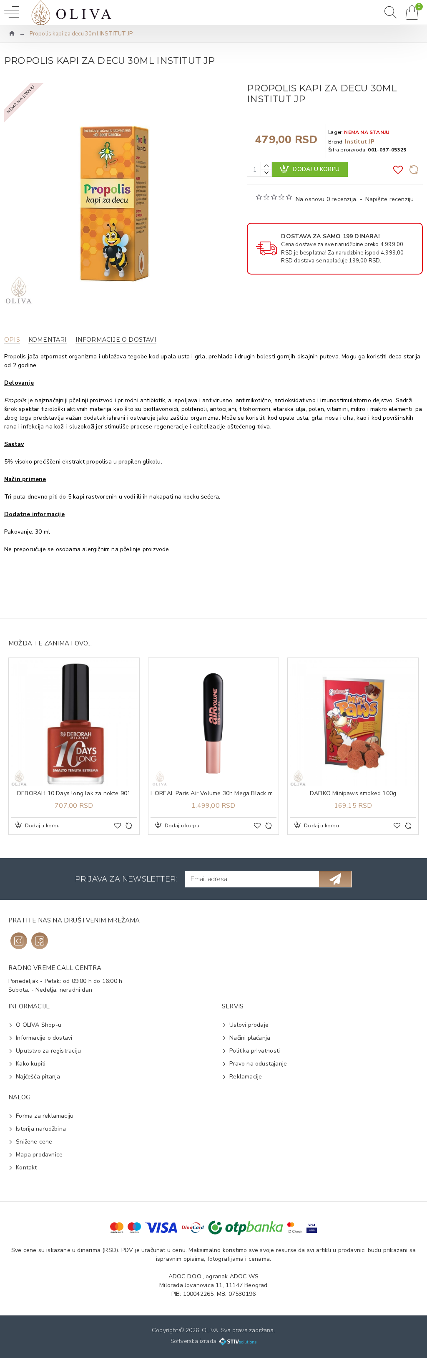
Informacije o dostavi (115, 339)
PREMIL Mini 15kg (75, 793)
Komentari (47, 339)
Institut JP (359, 142)
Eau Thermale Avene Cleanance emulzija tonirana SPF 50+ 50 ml (354, 793)
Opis (12, 339)
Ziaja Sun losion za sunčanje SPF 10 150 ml (215, 793)
